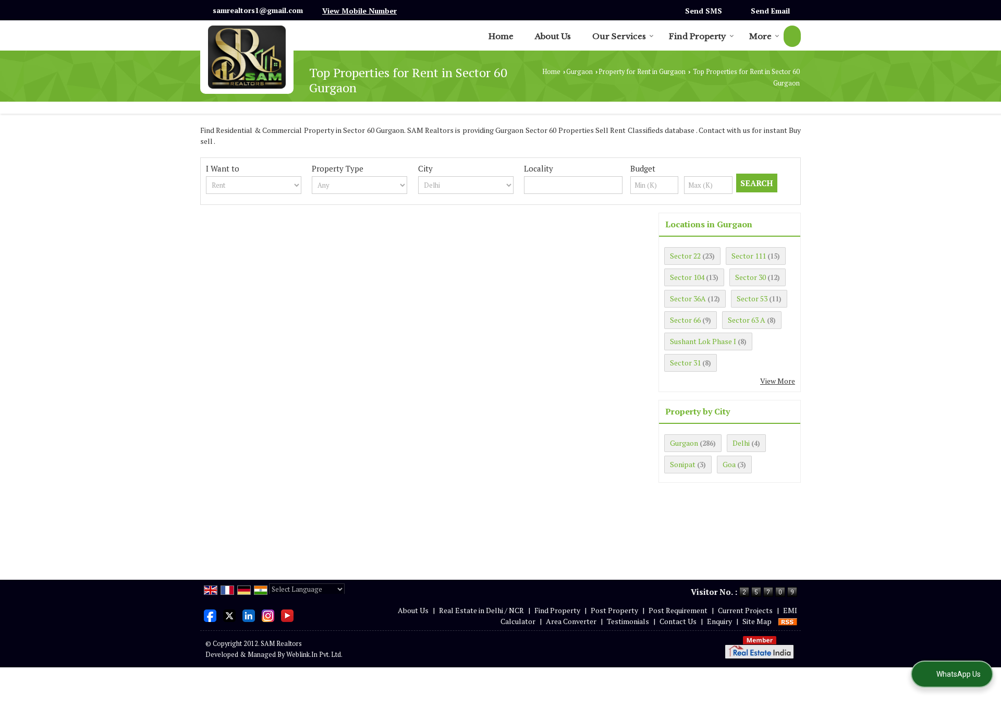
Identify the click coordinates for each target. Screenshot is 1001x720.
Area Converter (571, 621)
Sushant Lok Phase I (703, 341)
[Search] (792, 36)
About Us (553, 36)
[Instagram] (268, 614)
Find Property (697, 36)
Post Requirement (678, 610)
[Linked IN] (248, 614)
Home (501, 36)
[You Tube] (287, 614)
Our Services (619, 36)
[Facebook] (210, 614)
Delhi (741, 443)
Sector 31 (685, 363)
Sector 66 (685, 320)
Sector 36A (688, 298)
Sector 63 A (746, 320)
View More (777, 381)
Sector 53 (752, 298)
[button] (359, 11)
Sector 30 (750, 277)
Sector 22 (685, 256)
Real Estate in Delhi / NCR (481, 610)
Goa (729, 464)
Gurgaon (579, 71)
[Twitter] (229, 614)
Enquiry (719, 621)
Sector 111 (748, 256)
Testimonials (628, 621)
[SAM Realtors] (247, 57)
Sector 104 (687, 277)
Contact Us (678, 621)
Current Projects (745, 610)
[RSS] (787, 621)
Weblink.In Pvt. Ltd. (314, 654)
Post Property (614, 610)
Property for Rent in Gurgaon (642, 71)
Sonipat (682, 464)
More (760, 36)
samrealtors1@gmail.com (258, 10)
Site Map (757, 621)
